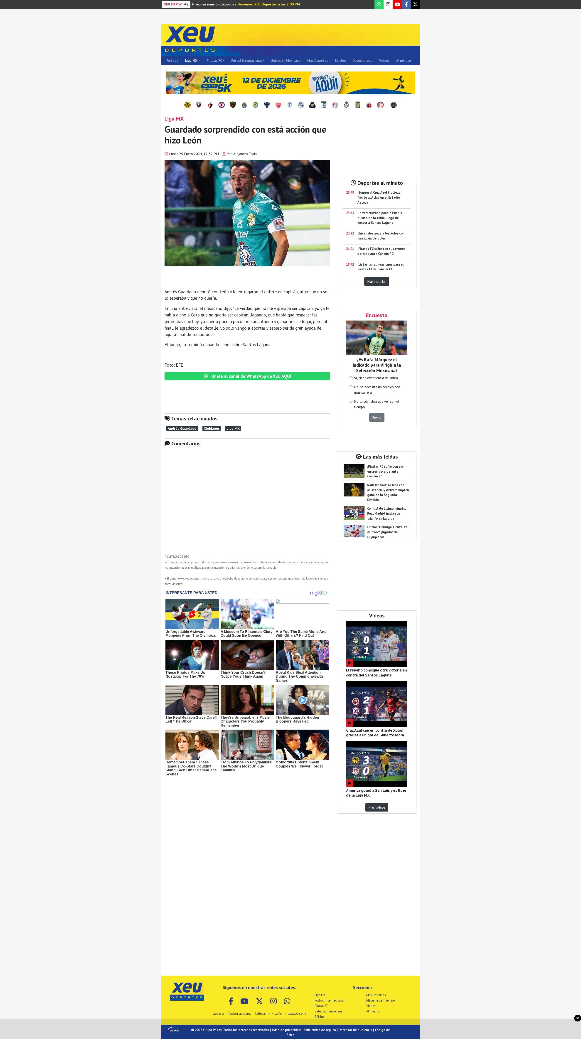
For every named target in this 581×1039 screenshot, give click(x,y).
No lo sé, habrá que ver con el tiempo (376, 404)
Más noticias (376, 281)
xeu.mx (218, 1013)
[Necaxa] (278, 105)
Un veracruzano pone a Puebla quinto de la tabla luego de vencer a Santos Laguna (379, 218)
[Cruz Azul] (221, 105)
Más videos (376, 807)
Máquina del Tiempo (380, 1000)
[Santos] (346, 105)
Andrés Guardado (182, 428)
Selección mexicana (328, 1011)
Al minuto (403, 60)
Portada (172, 60)
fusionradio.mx (239, 1013)
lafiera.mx (262, 1013)
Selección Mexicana (285, 60)
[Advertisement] (247, 504)
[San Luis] (335, 105)
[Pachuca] (289, 105)
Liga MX (191, 60)
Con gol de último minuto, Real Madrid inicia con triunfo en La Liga (386, 513)
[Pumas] (312, 105)
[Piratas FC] (393, 105)
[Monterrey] (267, 105)
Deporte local (362, 60)
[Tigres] (357, 105)
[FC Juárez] (233, 105)
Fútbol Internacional (246, 60)
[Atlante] (199, 105)
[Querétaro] (323, 105)
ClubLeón (211, 428)
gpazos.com (297, 1013)
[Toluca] (380, 105)
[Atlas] (210, 105)
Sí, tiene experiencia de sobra (376, 377)
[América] (187, 105)
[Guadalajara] (244, 105)
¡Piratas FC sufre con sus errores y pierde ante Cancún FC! (385, 471)
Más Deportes (317, 60)
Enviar (377, 417)
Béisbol (340, 60)
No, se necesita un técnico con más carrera (377, 390)
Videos (384, 60)
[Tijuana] (369, 105)
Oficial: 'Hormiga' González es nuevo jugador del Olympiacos (387, 532)
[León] (255, 105)
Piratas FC (214, 60)
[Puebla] (301, 105)
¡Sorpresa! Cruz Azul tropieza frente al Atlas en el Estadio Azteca (379, 197)
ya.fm (279, 1013)
